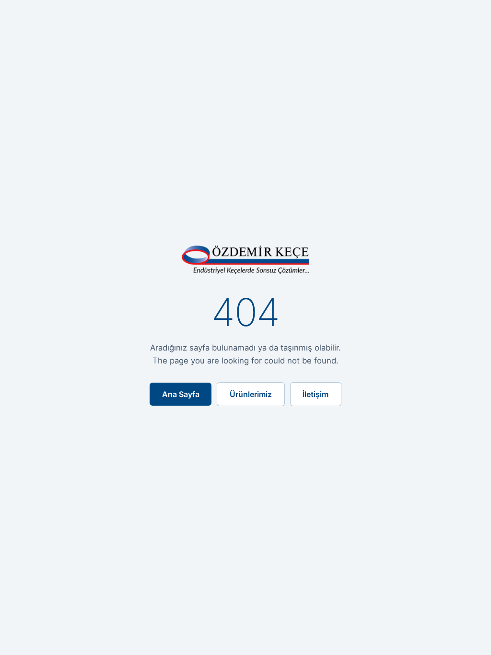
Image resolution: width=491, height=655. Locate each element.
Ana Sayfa (180, 394)
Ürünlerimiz (251, 394)
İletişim (315, 394)
